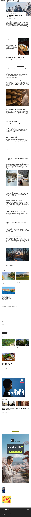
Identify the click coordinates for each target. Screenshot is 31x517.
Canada (8, 13)
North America (14, 13)
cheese (8, 112)
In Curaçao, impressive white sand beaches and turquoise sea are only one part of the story (6, 298)
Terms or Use (27, 515)
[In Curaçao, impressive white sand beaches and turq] (24, 416)
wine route (14, 112)
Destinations (11, 13)
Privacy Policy (22, 515)
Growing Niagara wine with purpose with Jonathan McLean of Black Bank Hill (6, 349)
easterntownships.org (14, 121)
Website (3, 324)
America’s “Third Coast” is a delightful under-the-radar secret (6, 283)
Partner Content (3, 407)
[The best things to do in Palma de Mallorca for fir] (6, 427)
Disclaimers (23, 514)
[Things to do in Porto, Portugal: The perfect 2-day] (15, 427)
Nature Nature (7, 167)
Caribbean (3, 295)
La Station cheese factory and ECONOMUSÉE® (23, 113)
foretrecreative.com (13, 65)
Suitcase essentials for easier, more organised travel (22, 409)
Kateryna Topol (9, 18)
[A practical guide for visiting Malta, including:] (24, 427)
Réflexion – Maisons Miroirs (21, 161)
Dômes (13, 156)
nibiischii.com (18, 147)
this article (13, 168)
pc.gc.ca (12, 220)
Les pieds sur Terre (24, 164)
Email (2, 321)
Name (3, 318)
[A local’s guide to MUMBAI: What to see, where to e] (6, 416)
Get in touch (19, 514)
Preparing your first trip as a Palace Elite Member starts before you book (21, 283)
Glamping (7, 265)
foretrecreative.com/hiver (20, 66)
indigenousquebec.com (12, 147)
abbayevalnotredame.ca (14, 77)
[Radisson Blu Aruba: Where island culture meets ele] (6, 422)
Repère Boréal (18, 155)
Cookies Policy (27, 514)
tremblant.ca (11, 233)
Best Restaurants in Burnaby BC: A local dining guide (7, 364)
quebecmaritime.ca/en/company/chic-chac (16, 208)
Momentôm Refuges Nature (17, 158)
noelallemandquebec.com (14, 87)
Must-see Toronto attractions (8, 490)
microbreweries (26, 111)
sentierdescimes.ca (13, 197)
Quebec (11, 265)
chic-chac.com (25, 208)
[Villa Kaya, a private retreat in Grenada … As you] (15, 416)
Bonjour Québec (16, 23)
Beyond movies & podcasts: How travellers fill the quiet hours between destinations (8, 409)
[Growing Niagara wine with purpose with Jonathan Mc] (24, 422)
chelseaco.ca (10, 133)
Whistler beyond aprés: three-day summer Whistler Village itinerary (21, 349)
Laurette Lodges (13, 131)
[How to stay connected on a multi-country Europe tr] (15, 422)
